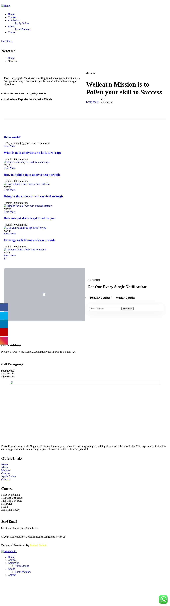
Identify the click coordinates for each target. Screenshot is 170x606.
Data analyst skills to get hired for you (30, 218)
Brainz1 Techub (38, 545)
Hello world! (12, 137)
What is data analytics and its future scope (32, 152)
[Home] (5, 5)
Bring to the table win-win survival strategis (33, 196)
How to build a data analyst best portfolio (32, 174)
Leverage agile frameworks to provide (29, 240)
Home (11, 58)
